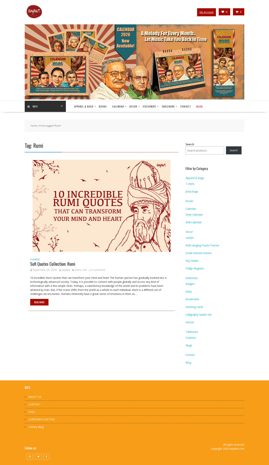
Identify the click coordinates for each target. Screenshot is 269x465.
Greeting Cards (194, 307)
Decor (133, 106)
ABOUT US (34, 397)
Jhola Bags (192, 191)
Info (35, 106)
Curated (35, 259)
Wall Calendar (194, 222)
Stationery (149, 106)
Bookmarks (192, 299)
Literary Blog (36, 427)
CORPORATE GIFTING (41, 419)
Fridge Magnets (195, 268)
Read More (39, 302)
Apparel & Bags (83, 106)
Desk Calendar (194, 214)
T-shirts (190, 184)
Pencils (190, 322)
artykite (65, 270)
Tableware (168, 106)
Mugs (189, 345)
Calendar (118, 106)
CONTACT (34, 404)
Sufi (85, 270)
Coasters (191, 337)
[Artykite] (134, 98)
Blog (199, 106)
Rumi (78, 270)
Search (190, 144)
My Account (206, 12)
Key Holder (192, 260)
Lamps (190, 237)
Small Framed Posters (199, 253)
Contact (185, 106)
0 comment (98, 270)
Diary (189, 291)
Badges (190, 284)
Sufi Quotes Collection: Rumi (52, 263)
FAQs (31, 412)
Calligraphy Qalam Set (199, 314)
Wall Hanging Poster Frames (202, 245)
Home (34, 125)
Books (103, 106)
